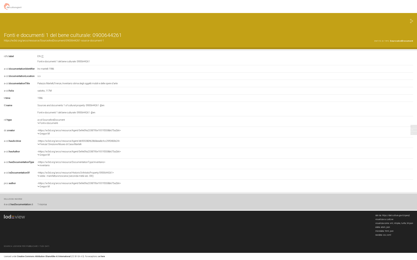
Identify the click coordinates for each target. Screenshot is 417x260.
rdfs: (9, 56)
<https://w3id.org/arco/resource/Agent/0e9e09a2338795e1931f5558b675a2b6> (79, 132)
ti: (7, 98)
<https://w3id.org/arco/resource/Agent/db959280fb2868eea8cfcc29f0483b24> (78, 143)
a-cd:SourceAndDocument (51, 121)
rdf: (8, 120)
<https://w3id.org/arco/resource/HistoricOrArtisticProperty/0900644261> (75, 174)
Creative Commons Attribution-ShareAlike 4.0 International (44, 256)
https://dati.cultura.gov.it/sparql (396, 215)
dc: (9, 130)
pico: (10, 183)
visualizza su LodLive (384, 219)
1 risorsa (42, 204)
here (103, 256)
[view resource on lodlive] (411, 21)
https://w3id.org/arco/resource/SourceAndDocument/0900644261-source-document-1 (54, 40)
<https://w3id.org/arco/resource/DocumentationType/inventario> (71, 164)
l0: (8, 105)
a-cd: (19, 68)
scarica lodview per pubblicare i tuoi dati (26, 246)
